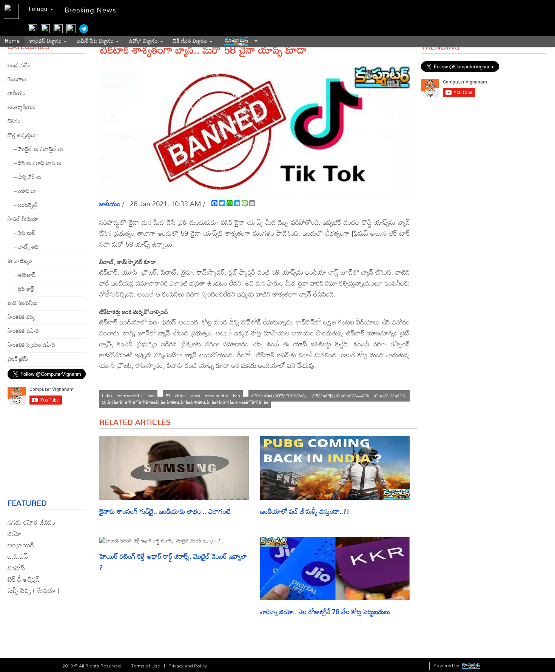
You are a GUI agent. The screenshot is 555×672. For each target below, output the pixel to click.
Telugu (38, 9)
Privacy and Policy (187, 665)
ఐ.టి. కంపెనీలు (22, 302)
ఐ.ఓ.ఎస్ (18, 556)
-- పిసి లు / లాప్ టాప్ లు (38, 162)
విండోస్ (16, 568)
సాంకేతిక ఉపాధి (23, 330)
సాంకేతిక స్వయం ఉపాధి (31, 344)
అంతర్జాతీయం (21, 107)
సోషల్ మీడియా (23, 218)
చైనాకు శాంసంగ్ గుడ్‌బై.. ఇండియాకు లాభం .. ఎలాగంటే (165, 511)
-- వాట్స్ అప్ (26, 246)
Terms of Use (145, 665)
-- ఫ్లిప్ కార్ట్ (24, 288)
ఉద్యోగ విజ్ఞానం (144, 41)
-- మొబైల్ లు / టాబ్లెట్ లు (38, 148)
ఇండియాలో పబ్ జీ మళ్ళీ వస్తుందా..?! (304, 511)
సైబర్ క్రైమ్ (18, 358)
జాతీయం (17, 93)
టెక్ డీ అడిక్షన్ (24, 579)
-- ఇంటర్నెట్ (26, 204)
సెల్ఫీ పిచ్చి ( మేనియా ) (34, 590)
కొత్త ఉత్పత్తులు (22, 135)
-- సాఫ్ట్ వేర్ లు (27, 176)
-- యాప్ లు (25, 190)
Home (12, 41)
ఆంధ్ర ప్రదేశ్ (19, 65)
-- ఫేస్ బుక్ (24, 232)
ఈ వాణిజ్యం (20, 260)
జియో (14, 533)
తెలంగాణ (17, 79)
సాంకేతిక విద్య (21, 316)
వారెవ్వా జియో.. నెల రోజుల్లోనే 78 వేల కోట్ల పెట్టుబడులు (326, 611)
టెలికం (14, 121)
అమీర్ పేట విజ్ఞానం (96, 41)
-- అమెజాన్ (24, 274)
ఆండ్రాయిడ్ (21, 545)
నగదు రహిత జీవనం (31, 522)
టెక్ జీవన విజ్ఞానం (191, 41)
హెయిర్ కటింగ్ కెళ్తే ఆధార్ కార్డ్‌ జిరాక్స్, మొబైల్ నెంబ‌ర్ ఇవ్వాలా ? (173, 562)
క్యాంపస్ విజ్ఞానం (46, 41)
